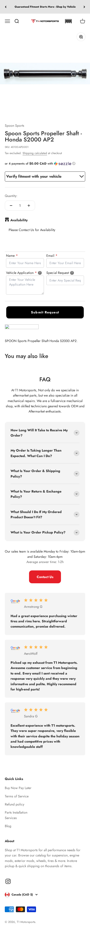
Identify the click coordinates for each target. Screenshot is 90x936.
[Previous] (5, 6)
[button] (68, 21)
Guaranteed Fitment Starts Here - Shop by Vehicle (45, 7)
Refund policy (14, 804)
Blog (8, 826)
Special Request (65, 272)
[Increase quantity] (29, 205)
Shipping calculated (35, 153)
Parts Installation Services (16, 815)
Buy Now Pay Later (18, 787)
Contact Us (45, 576)
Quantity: (11, 195)
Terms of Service (17, 796)
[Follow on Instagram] (8, 881)
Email (51, 255)
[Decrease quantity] (11, 205)
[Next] (84, 6)
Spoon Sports (14, 125)
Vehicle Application (25, 272)
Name (12, 255)
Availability (19, 220)
